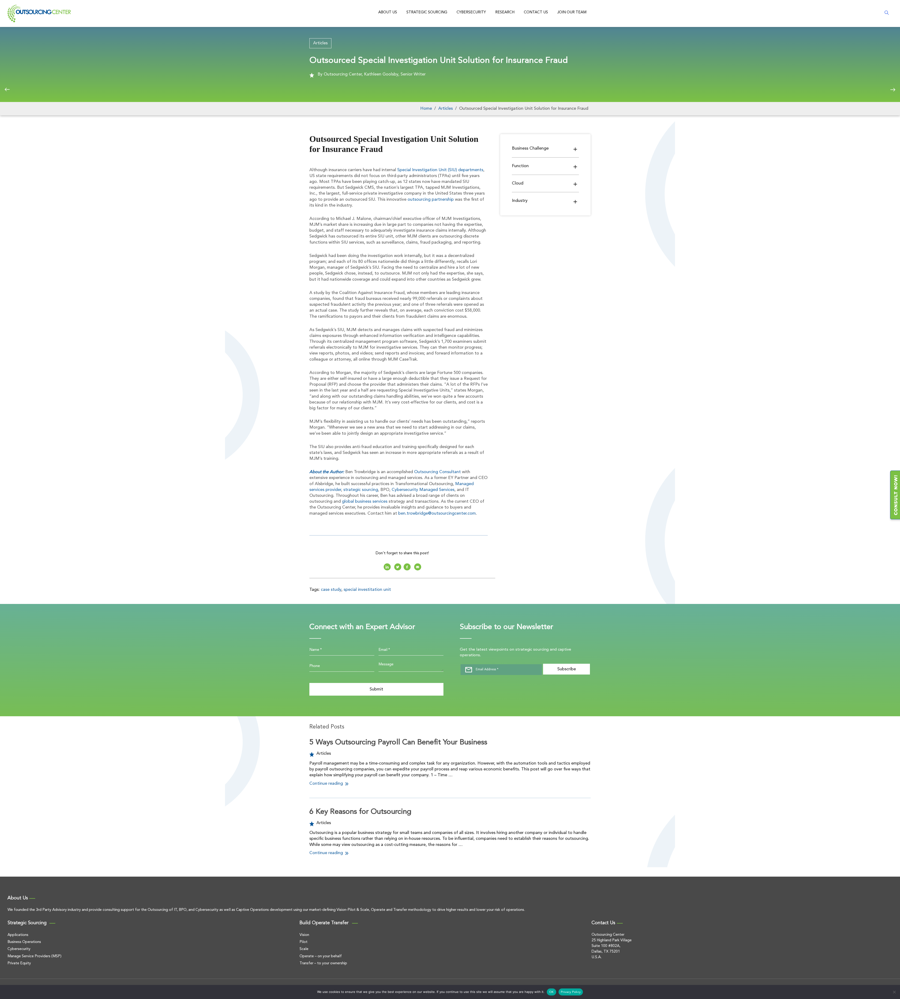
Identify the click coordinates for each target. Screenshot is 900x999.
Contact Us (536, 12)
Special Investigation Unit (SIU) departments (440, 170)
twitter (397, 566)
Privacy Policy (571, 992)
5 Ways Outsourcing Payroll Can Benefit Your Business (398, 742)
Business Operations (24, 942)
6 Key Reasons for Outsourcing (360, 812)
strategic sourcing (360, 490)
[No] (894, 992)
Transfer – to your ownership (323, 963)
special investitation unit (367, 590)
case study (331, 590)
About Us (387, 12)
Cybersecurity (471, 12)
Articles (320, 43)
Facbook (407, 566)
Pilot (304, 942)
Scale (304, 949)
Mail (417, 566)
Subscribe (566, 669)
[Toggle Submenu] (575, 149)
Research (504, 12)
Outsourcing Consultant (437, 472)
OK (551, 992)
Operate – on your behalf (321, 956)
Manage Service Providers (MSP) (34, 956)
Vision (304, 935)
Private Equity (19, 963)
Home (426, 108)
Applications (18, 935)
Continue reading (326, 783)
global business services (364, 501)
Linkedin (387, 566)
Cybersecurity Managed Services (423, 490)
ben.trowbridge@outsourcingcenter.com (437, 513)
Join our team (571, 12)
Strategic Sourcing (426, 12)
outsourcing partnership (431, 199)
